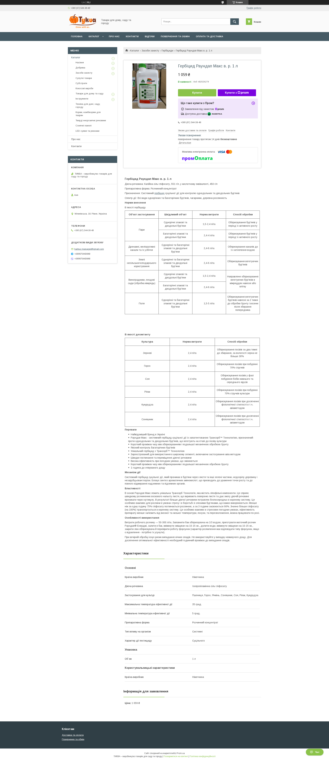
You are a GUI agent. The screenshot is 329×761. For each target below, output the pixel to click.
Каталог (94, 36)
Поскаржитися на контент (175, 756)
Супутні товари (84, 78)
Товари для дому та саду (89, 93)
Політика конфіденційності (203, 756)
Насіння (80, 62)
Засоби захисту (150, 50)
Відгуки (150, 36)
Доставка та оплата (73, 735)
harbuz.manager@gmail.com (89, 249)
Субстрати (81, 83)
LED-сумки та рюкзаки (87, 131)
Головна (76, 36)
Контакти (132, 36)
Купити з (231, 92)
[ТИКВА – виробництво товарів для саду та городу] (82, 27)
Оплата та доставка (209, 36)
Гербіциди (167, 50)
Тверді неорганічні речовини (91, 120)
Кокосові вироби (84, 88)
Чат (317, 752)
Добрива (80, 67)
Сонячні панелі (84, 125)
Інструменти (82, 98)
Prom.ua (181, 753)
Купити (197, 92)
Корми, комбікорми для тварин (88, 114)
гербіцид (159, 193)
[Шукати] (234, 21)
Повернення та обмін (175, 36)
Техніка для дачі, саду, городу (88, 105)
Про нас (114, 36)
